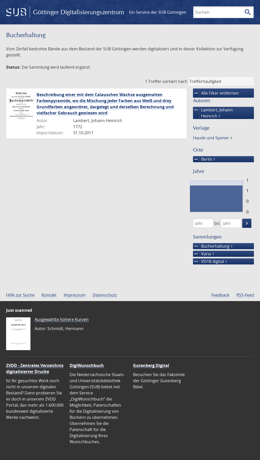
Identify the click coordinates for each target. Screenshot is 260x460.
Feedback (220, 295)
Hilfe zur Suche (20, 295)
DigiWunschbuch (87, 365)
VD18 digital (210, 261)
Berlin (204, 159)
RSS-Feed (245, 295)
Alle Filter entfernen (216, 93)
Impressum (75, 295)
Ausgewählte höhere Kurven (62, 319)
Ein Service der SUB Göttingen (157, 12)
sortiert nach (174, 81)
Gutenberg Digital (151, 365)
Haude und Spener (212, 138)
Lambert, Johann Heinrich (213, 113)
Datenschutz (105, 295)
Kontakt (49, 295)
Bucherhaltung (213, 246)
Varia (203, 254)
